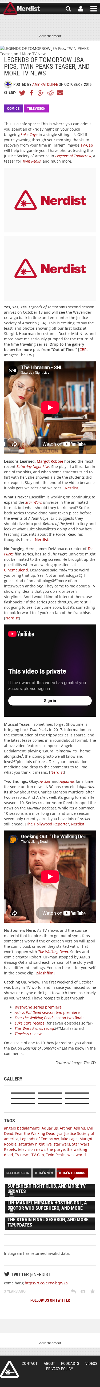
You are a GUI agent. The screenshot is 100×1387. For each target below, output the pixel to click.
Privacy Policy (59, 1368)
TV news (22, 1154)
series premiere (38, 1007)
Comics (13, 108)
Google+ (41, 93)
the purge (56, 1149)
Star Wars (33, 502)
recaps (30, 1023)
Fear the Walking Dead (35, 1133)
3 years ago (15, 1291)
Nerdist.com (9, 1369)
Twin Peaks (31, 161)
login (80, 8)
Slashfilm (45, 972)
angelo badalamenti (22, 1128)
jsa (59, 1133)
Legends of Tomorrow (73, 155)
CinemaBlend (16, 569)
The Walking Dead (53, 951)
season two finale (50, 1017)
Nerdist (21, 9)
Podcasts (70, 1363)
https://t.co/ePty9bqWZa (46, 1282)
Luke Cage (29, 134)
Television (36, 108)
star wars (62, 1144)
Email (59, 93)
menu (93, 8)
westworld (76, 1154)
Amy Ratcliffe (45, 84)
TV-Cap (87, 145)
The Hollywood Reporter (47, 823)
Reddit (50, 93)
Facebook (31, 93)
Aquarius (67, 781)
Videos (91, 1363)
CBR (83, 349)
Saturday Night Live (33, 466)
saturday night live (35, 1144)
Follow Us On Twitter (50, 1300)
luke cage (69, 1138)
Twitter (22, 93)
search (68, 8)
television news (31, 1149)
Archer (45, 781)
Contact (30, 1363)
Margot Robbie (50, 461)
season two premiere (47, 1012)
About (49, 1363)
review (28, 1033)
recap (34, 1028)
